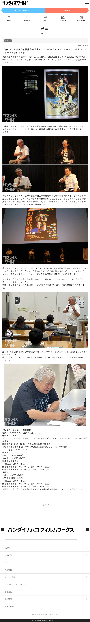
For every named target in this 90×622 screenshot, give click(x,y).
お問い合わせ (10, 606)
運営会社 (8, 592)
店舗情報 (67, 10)
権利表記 (8, 599)
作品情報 (63, 20)
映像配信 (27, 20)
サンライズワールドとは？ (15, 584)
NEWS (9, 20)
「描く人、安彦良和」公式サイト (26, 489)
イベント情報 (81, 20)
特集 (45, 20)
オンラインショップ (23, 10)
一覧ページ (45, 505)
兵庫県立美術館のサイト (54, 489)
